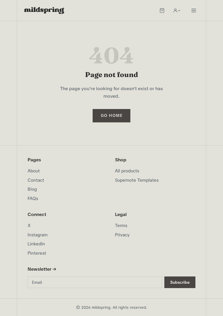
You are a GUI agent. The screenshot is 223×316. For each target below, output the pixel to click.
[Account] (176, 10)
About (34, 171)
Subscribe (180, 282)
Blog (32, 189)
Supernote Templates (137, 180)
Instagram (38, 235)
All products (127, 171)
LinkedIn (36, 244)
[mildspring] (44, 10)
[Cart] (162, 10)
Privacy (122, 235)
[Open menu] (193, 10)
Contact (36, 180)
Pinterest (37, 253)
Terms (121, 225)
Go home (112, 115)
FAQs (33, 198)
